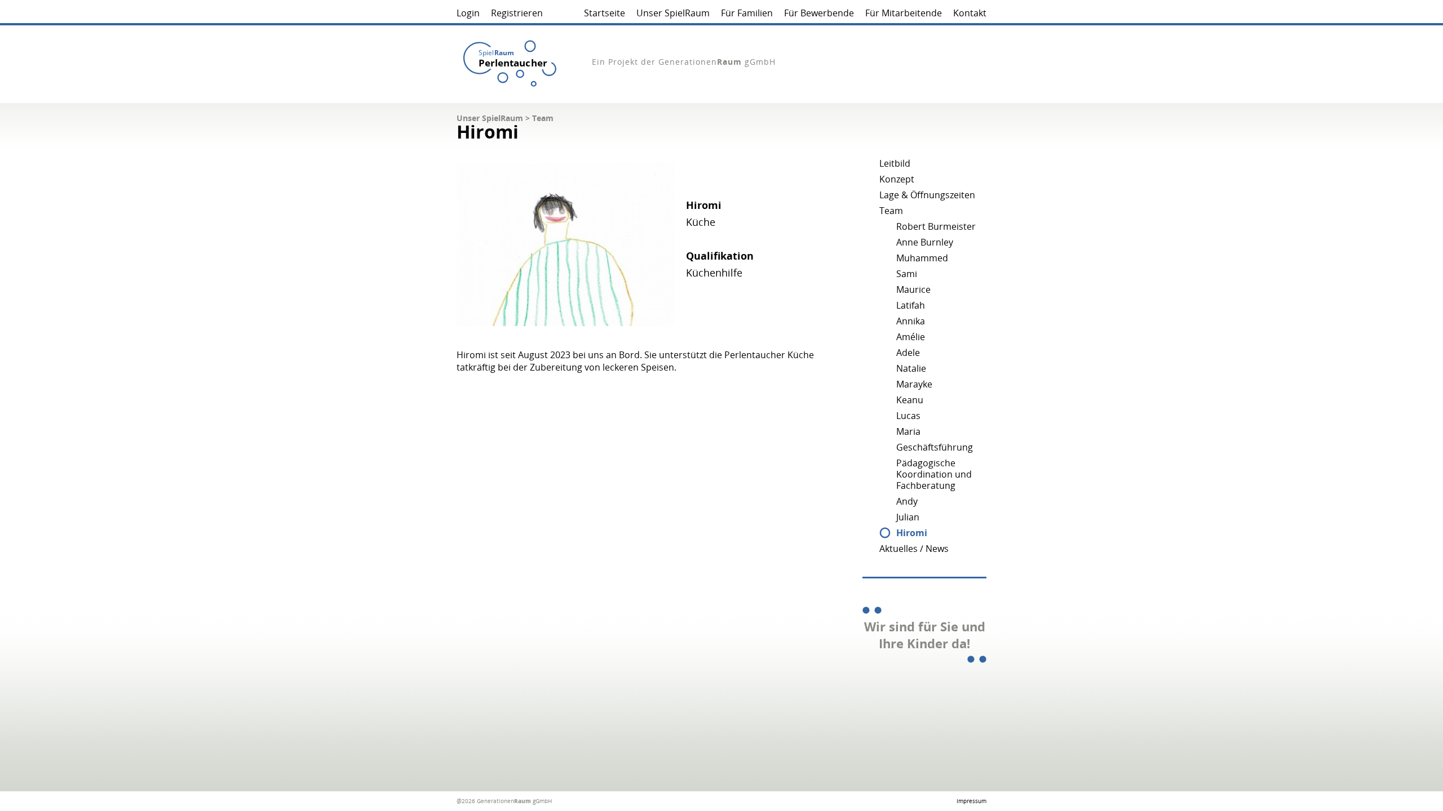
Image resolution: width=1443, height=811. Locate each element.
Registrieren (517, 13)
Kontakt (969, 13)
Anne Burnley (924, 242)
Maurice (913, 289)
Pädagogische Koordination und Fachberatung (934, 474)
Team (543, 118)
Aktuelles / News (914, 548)
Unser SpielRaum (673, 13)
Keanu (909, 400)
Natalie (911, 368)
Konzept (896, 179)
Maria (908, 431)
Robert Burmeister (936, 226)
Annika (910, 321)
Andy (907, 501)
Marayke (914, 384)
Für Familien (747, 13)
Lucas (908, 415)
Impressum (971, 801)
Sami (906, 274)
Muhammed (922, 258)
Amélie (910, 337)
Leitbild (894, 163)
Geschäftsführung (934, 447)
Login (468, 13)
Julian (907, 517)
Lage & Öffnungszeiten (927, 195)
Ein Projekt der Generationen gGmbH (684, 61)
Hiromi (911, 533)
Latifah (910, 305)
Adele (908, 352)
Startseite (604, 13)
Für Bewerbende (819, 13)
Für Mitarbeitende (903, 13)
